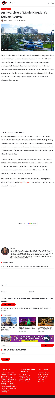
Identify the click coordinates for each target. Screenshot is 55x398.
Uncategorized (6, 9)
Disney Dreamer (25, 379)
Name (3, 285)
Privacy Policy (42, 378)
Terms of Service (43, 376)
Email (3, 292)
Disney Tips (23, 376)
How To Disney (24, 375)
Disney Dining (24, 381)
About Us (41, 381)
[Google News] (32, 223)
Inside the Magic (25, 378)
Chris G (5, 20)
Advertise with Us (43, 373)
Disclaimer (41, 379)
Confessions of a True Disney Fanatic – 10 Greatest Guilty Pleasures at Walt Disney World (45, 328)
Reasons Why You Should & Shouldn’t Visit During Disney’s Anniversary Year (27, 328)
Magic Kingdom (24, 182)
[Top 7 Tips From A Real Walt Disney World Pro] (9, 321)
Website (32, 292)
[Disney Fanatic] (8, 3)
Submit (5, 359)
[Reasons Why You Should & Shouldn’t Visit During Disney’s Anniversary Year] (27, 321)
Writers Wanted (43, 374)
